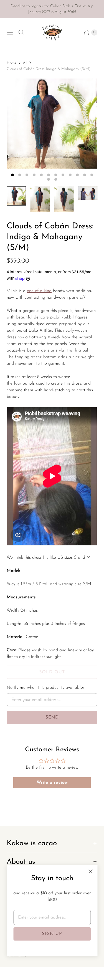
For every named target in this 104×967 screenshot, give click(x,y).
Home (12, 63)
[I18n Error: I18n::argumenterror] (16, 196)
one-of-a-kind (39, 291)
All (25, 63)
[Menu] (10, 32)
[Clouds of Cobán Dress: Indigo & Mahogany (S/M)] (52, 124)
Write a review (52, 782)
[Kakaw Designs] (52, 32)
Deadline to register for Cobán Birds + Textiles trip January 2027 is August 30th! (52, 9)
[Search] (21, 32)
